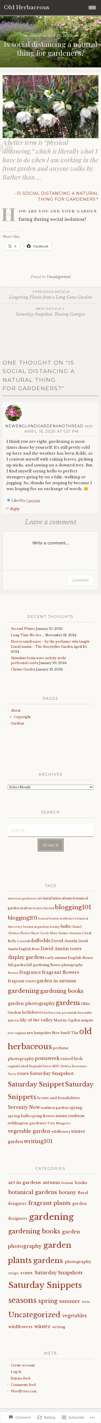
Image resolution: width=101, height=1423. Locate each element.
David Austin (64, 940)
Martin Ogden (67, 1020)
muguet (87, 1020)
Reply (14, 509)
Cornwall (23, 941)
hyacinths (85, 1012)
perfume (61, 1048)
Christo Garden (23, 669)
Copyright (22, 717)
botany (55, 927)
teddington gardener (27, 1123)
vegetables (74, 1316)
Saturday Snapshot (52, 1073)
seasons (22, 1300)
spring (75, 1107)
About (15, 710)
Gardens (17, 723)
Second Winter (23, 629)
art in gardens (24, 1182)
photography (21, 1058)
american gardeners (22, 898)
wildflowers (60, 1132)
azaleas (26, 908)
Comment (80, 580)
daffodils (41, 940)
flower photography (66, 965)
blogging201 (22, 918)
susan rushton (70, 1115)
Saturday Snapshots (58, 1273)
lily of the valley (36, 1020)
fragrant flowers (60, 972)
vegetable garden (29, 1131)
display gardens (26, 957)
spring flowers (43, 1116)
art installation (49, 898)
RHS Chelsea (61, 1066)
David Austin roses (61, 948)
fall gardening (37, 965)
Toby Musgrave (59, 1123)
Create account (23, 1365)
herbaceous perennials (60, 1012)
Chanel (76, 927)
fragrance (30, 972)
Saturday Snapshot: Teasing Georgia (50, 312)
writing (58, 1327)
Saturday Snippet (36, 1084)
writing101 (38, 1141)
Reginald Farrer (40, 1066)
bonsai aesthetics (61, 918)
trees (86, 1302)
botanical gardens (36, 927)
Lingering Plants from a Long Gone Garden (50, 295)
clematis (75, 933)
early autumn (56, 958)
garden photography (31, 1003)
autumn (51, 1182)
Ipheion (13, 1020)
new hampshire (39, 1033)
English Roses (80, 958)
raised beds (71, 1058)
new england (17, 1033)
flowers (13, 973)
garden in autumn (56, 980)
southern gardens (55, 1108)
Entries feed (20, 1378)
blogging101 (73, 907)
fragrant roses (22, 981)
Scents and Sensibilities (58, 1098)
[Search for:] (50, 830)
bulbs (66, 926)
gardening (23, 990)
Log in (16, 1372)
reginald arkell (18, 1066)
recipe (13, 1273)
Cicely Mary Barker (54, 933)
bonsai (43, 918)
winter (42, 1326)
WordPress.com (24, 1391)
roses (23, 1073)
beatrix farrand (43, 908)
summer (69, 1301)
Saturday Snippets (45, 1285)
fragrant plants (49, 1203)
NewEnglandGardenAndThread (44, 426)
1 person (33, 500)
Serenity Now (24, 1107)
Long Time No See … (28, 635)
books (81, 1182)
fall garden (17, 965)
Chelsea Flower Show (23, 933)
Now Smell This (65, 1033)
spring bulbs (19, 1116)
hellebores (32, 1012)
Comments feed (23, 1385)
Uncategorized (58, 277)
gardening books (61, 991)
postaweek (47, 1058)
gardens (68, 1002)
